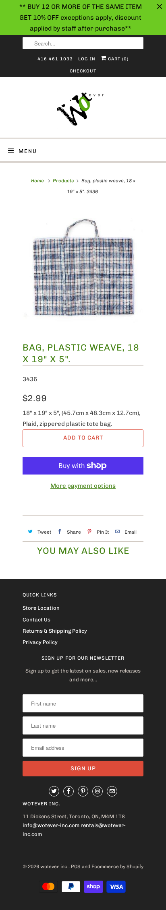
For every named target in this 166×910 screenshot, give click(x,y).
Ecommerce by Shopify (117, 866)
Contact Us (36, 620)
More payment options (83, 485)
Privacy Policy (40, 642)
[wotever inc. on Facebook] (68, 791)
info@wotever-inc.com (51, 825)
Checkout (83, 71)
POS (76, 866)
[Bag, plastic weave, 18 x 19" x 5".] (83, 269)
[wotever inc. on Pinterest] (83, 791)
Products (63, 181)
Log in (86, 59)
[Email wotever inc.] (112, 791)
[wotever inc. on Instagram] (97, 791)
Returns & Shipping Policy (55, 631)
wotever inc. (54, 866)
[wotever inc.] (83, 110)
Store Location (41, 608)
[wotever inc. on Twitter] (54, 791)
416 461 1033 (55, 59)
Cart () (117, 59)
